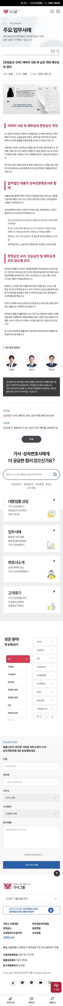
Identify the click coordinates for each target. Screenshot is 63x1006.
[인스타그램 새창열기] (50, 983)
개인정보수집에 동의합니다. (33, 855)
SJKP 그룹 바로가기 (17, 898)
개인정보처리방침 (40, 923)
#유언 (48, 484)
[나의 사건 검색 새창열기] (13, 983)
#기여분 (32, 487)
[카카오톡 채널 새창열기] (31, 983)
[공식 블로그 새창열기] (22, 983)
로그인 (24, 3)
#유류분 (39, 484)
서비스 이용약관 (10, 923)
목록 (31, 439)
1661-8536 (54, 3)
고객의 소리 (8, 937)
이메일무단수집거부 (12, 932)
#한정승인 (29, 484)
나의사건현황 (36, 3)
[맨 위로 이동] (57, 873)
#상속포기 (16, 484)
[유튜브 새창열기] (41, 983)
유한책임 (36, 928)
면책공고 (7, 928)
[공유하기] (58, 51)
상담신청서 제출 (31, 865)
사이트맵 (36, 932)
